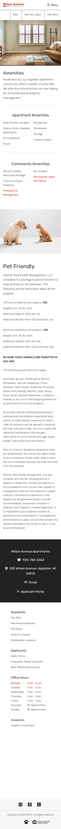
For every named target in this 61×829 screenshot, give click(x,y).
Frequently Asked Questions (27, 661)
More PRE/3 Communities (25, 667)
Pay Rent (16, 617)
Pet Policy (17, 628)
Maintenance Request (23, 623)
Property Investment (23, 725)
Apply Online (18, 655)
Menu (54, 5)
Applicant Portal (32, 591)
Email (33, 582)
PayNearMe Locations (23, 640)
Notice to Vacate (20, 634)
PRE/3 (29, 814)
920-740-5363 (33, 560)
